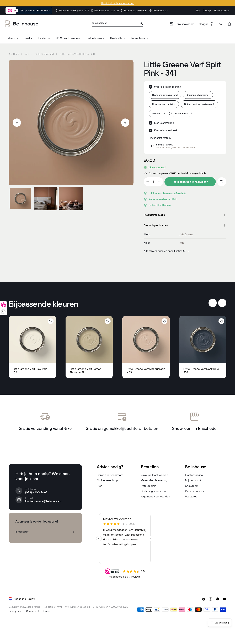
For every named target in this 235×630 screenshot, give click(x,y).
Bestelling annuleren (153, 491)
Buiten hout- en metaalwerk (199, 104)
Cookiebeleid (33, 611)
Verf (27, 54)
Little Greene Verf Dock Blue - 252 (202, 370)
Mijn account (193, 480)
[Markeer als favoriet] (221, 181)
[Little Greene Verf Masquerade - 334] (146, 339)
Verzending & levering (154, 480)
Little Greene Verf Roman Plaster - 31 (85, 370)
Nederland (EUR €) (24, 598)
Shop (16, 54)
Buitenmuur (181, 113)
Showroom (192, 485)
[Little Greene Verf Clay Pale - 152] (32, 339)
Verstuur (73, 532)
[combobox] (117, 24)
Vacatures (191, 496)
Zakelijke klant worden (154, 475)
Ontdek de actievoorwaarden (117, 3)
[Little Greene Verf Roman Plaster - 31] (89, 339)
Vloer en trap (159, 113)
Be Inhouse (34, 606)
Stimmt (58, 606)
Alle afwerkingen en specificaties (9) (165, 251)
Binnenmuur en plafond (165, 94)
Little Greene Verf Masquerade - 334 (145, 370)
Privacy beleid (16, 611)
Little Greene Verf (44, 54)
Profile (46, 611)
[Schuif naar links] (17, 122)
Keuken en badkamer (197, 94)
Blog (99, 485)
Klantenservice (194, 475)
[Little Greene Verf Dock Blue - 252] (203, 339)
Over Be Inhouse (195, 491)
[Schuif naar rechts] (125, 122)
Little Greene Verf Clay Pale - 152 (31, 370)
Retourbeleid (148, 485)
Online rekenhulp (107, 480)
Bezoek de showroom (110, 475)
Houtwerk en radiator (163, 104)
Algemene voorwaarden (155, 496)
